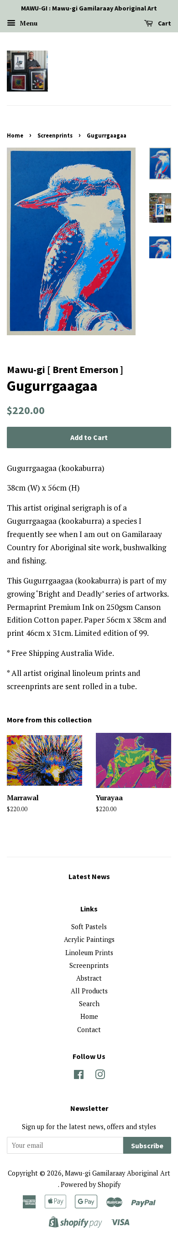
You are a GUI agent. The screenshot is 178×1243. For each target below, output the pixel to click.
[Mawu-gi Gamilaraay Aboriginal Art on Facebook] (78, 1076)
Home (15, 135)
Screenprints (55, 135)
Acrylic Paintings (89, 939)
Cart (164, 23)
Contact (89, 1029)
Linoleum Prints (89, 952)
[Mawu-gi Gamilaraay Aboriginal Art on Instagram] (100, 1076)
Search (89, 1003)
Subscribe (147, 1145)
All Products (89, 991)
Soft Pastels (89, 926)
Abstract (89, 978)
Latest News (89, 876)
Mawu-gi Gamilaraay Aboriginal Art (117, 1173)
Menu (27, 23)
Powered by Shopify (90, 1184)
